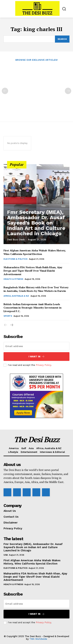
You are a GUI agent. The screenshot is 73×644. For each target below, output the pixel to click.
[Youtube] (46, 492)
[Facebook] (7, 492)
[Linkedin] (26, 492)
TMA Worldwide (38, 639)
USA (6, 555)
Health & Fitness (13, 279)
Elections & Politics (15, 259)
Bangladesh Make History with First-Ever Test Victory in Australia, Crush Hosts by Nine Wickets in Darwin (36, 289)
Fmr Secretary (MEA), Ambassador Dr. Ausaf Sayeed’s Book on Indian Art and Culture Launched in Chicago (36, 222)
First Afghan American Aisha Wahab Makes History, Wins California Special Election (35, 252)
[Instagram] (17, 492)
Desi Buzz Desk (16, 239)
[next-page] (11, 325)
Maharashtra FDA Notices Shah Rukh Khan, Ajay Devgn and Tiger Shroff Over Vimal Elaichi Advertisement (33, 271)
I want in (34, 356)
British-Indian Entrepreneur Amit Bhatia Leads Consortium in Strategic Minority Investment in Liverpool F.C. (32, 307)
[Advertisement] (36, 89)
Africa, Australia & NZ (16, 296)
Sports (8, 316)
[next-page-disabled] (68, 91)
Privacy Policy (43, 365)
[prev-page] (5, 91)
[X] (36, 492)
